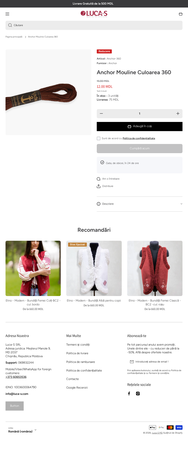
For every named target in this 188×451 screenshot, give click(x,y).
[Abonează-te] (177, 361)
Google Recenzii (77, 387)
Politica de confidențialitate (139, 138)
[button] (180, 14)
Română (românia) (20, 431)
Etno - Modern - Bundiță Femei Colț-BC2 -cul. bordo (33, 302)
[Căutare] (9, 25)
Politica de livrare (77, 353)
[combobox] (94, 25)
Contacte (72, 379)
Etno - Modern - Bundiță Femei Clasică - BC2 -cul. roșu (155, 302)
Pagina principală (14, 36)
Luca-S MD (157, 433)
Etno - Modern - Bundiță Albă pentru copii (94, 300)
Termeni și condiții (78, 344)
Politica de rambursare (80, 362)
